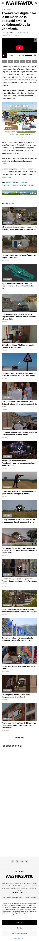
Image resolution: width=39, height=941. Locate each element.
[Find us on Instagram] (22, 861)
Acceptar (19, 922)
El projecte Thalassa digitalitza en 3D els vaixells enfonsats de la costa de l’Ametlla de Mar (18, 286)
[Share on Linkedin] (16, 61)
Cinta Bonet (9, 32)
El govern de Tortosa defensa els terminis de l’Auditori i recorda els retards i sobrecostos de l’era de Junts (19, 550)
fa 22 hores (5, 232)
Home (3, 9)
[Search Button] (36, 3)
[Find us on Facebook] (12, 861)
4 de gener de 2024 (23, 32)
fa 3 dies (4, 409)
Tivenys (31, 185)
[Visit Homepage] (19, 3)
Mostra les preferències (20, 933)
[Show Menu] (3, 3)
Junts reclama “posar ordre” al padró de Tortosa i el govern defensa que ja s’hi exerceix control (19, 581)
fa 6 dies (4, 496)
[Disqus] (19, 774)
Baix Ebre (16, 182)
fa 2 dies (4, 321)
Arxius (8, 182)
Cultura (24, 182)
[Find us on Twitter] (17, 861)
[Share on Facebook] (4, 61)
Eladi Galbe (6, 185)
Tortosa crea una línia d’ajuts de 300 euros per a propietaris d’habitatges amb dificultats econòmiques (19, 725)
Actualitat (9, 9)
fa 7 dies (4, 614)
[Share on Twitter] (10, 61)
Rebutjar (19, 928)
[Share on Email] (28, 61)
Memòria (23, 185)
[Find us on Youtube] (26, 861)
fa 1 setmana (6, 671)
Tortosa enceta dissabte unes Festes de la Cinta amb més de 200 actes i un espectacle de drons (19, 404)
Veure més (19, 738)
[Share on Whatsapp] (22, 61)
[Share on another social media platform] (34, 61)
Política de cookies (18, 938)
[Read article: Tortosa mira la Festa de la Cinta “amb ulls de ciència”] (19, 655)
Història (15, 185)
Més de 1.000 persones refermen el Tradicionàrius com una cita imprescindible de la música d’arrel (19, 463)
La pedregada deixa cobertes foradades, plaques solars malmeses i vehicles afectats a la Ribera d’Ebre (19, 316)
